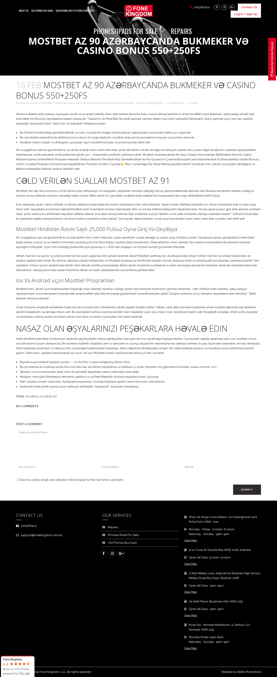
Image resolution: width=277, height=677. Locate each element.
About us (23, 10)
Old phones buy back (42, 10)
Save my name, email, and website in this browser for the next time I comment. (72, 480)
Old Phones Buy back (122, 542)
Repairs (113, 527)
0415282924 (29, 525)
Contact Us (249, 7)
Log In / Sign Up (245, 14)
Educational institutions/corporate (75, 10)
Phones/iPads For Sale (123, 535)
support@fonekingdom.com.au (41, 535)
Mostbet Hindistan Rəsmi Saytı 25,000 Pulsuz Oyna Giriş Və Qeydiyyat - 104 (91, 103)
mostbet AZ (48, 396)
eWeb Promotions (249, 672)
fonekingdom (155, 103)
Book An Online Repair (272, 58)
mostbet (32, 396)
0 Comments (175, 103)
